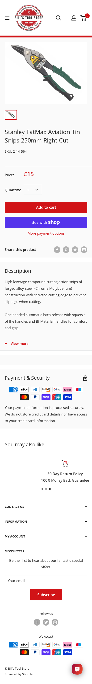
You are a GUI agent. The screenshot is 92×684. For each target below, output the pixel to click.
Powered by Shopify (19, 674)
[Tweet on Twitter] (75, 249)
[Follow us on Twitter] (46, 622)
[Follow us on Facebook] (37, 622)
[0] (83, 18)
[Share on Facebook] (57, 249)
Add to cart (46, 207)
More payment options (46, 233)
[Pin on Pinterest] (66, 249)
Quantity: (13, 189)
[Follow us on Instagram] (55, 622)
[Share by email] (84, 249)
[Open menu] (7, 18)
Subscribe (46, 594)
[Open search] (58, 17)
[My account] (73, 17)
